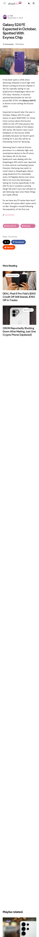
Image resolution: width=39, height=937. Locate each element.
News (8, 921)
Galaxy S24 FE (12, 226)
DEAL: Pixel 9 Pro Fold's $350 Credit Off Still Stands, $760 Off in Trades (19, 297)
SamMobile (9, 215)
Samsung (29, 226)
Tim (11, 16)
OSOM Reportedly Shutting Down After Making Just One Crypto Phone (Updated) (19, 331)
